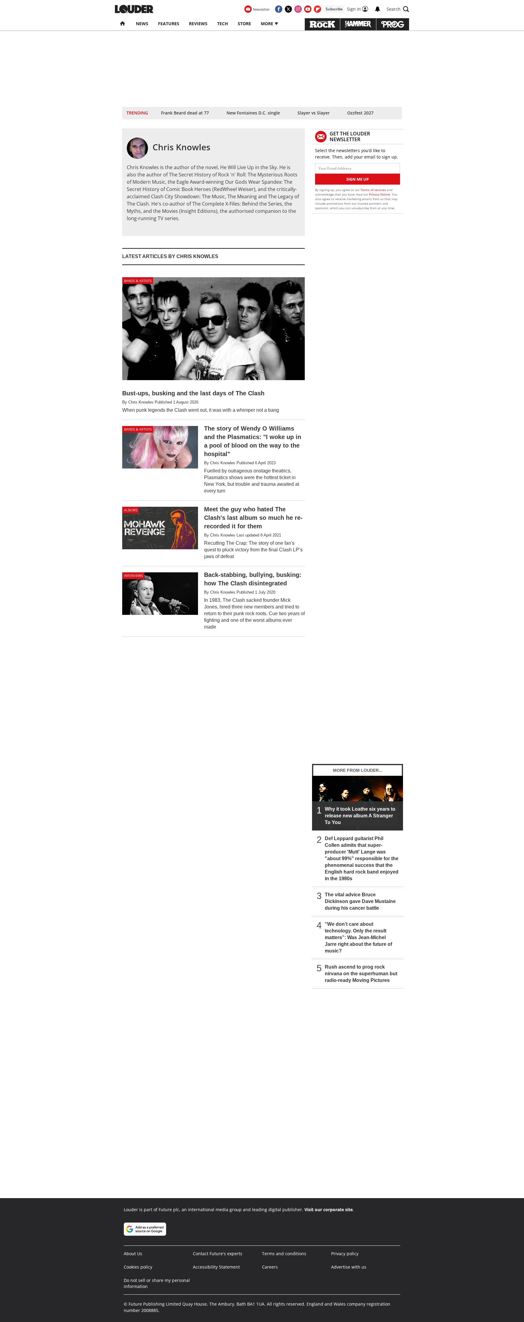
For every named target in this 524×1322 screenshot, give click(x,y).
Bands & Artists (138, 280)
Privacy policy (344, 1253)
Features (168, 23)
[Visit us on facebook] (278, 9)
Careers (270, 1267)
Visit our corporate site (328, 1209)
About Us (133, 1253)
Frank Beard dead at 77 (185, 113)
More (267, 23)
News (142, 23)
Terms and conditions (284, 1253)
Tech (222, 23)
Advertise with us (348, 1267)
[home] (123, 23)
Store (244, 23)
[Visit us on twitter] (288, 9)
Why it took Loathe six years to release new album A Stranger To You (360, 815)
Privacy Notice (379, 194)
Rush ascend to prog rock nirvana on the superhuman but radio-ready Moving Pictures (361, 973)
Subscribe (334, 9)
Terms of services (374, 190)
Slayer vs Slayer (313, 113)
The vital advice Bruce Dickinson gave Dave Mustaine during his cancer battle (360, 901)
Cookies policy (138, 1267)
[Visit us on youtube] (307, 9)
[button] (398, 9)
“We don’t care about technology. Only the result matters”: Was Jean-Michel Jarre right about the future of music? (358, 937)
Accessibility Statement (216, 1267)
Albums (130, 510)
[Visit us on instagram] (298, 9)
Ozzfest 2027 (360, 113)
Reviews (198, 23)
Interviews (133, 575)
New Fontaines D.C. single (253, 113)
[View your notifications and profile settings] (377, 9)
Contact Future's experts (217, 1253)
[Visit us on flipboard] (317, 9)
